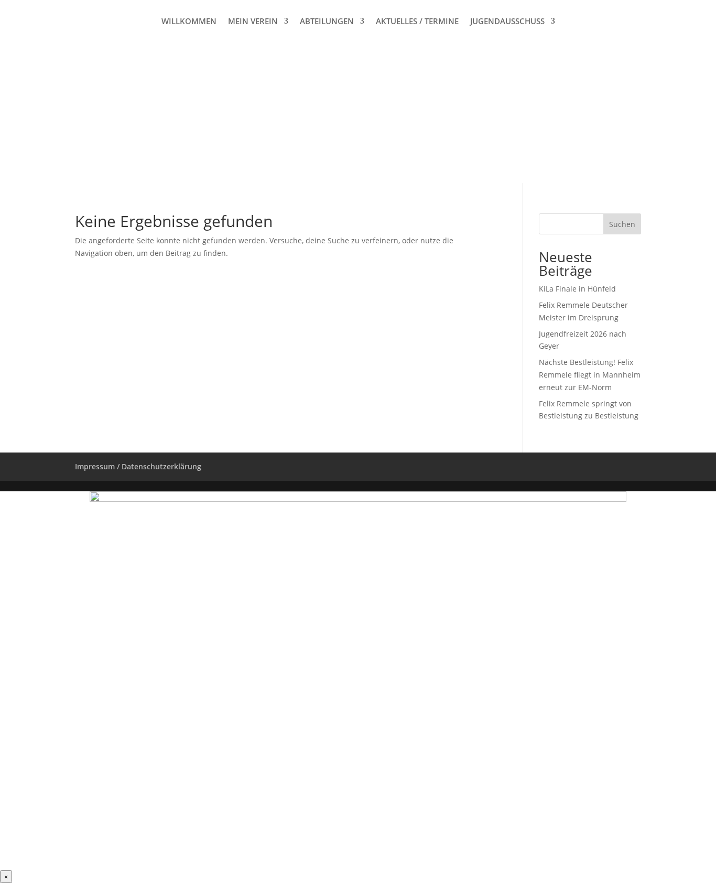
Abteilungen (327, 21)
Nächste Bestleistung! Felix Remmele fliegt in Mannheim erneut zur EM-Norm (590, 374)
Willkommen (188, 21)
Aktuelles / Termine (417, 21)
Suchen (622, 224)
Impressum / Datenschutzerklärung (138, 466)
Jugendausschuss (507, 21)
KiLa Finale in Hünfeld (577, 289)
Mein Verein (253, 21)
